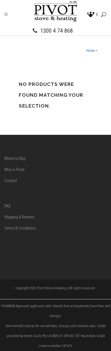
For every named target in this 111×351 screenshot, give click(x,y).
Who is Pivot (14, 169)
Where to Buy (14, 158)
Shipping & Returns (19, 217)
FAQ (7, 206)
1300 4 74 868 (56, 30)
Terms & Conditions (20, 228)
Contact (10, 180)
